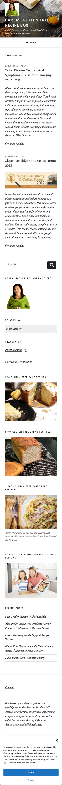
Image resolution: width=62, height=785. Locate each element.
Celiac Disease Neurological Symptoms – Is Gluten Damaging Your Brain (28, 75)
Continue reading (14, 143)
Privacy (31, 780)
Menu (33, 42)
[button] (57, 740)
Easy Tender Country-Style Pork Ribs (25, 616)
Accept (31, 772)
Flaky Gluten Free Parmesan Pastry (24, 657)
